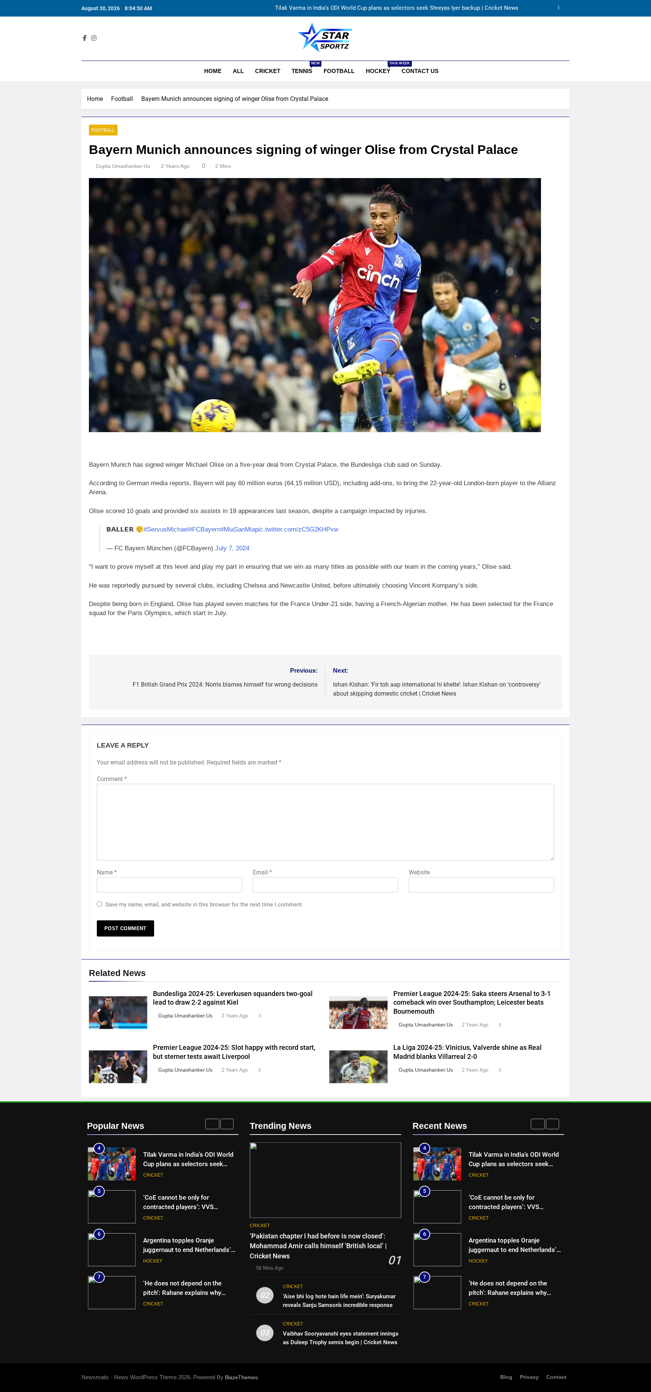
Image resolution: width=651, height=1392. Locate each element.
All (238, 71)
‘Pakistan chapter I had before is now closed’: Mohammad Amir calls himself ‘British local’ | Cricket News (318, 1246)
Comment (112, 779)
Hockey (381, 67)
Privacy (529, 1377)
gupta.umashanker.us (123, 166)
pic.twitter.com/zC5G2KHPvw (296, 529)
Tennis (305, 67)
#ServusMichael (166, 529)
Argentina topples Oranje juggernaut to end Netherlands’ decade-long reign (187, 1250)
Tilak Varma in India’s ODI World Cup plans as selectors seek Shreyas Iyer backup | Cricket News (396, 8)
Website (419, 872)
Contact (556, 1377)
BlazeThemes (241, 1377)
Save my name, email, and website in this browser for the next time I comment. (204, 904)
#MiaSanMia (237, 529)
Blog (506, 1377)
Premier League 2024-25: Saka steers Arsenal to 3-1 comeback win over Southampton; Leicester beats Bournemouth (472, 1003)
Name (107, 872)
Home (212, 71)
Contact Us (420, 71)
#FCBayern (204, 529)
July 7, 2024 (232, 548)
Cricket (267, 71)
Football (339, 71)
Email (262, 872)
